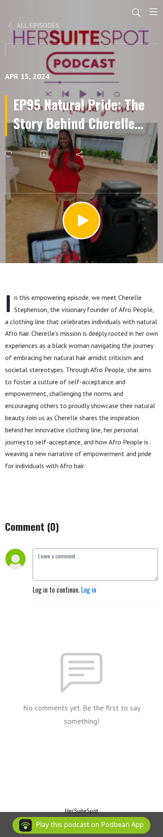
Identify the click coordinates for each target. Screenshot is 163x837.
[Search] (136, 11)
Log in (88, 590)
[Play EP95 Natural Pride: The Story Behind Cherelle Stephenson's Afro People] (81, 220)
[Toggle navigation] (153, 12)
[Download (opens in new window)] (44, 154)
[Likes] (9, 154)
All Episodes (37, 25)
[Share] (80, 154)
